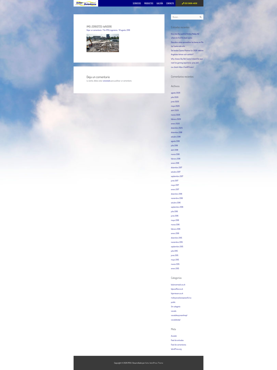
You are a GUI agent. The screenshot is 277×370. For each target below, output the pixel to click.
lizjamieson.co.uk (177, 293)
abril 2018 (174, 150)
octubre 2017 (175, 172)
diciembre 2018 (176, 132)
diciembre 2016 (176, 194)
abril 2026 (175, 110)
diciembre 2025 (177, 128)
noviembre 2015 (177, 242)
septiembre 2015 (177, 246)
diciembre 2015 (176, 238)
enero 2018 (175, 163)
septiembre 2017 (177, 176)
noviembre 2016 (177, 198)
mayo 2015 (175, 259)
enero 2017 (175, 189)
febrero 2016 (175, 229)
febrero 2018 (175, 158)
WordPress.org (176, 349)
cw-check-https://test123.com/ (182, 67)
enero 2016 (175, 233)
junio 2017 (174, 180)
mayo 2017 (175, 185)
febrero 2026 (176, 119)
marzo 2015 (175, 264)
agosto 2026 (175, 93)
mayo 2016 (175, 220)
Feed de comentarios (178, 344)
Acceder (174, 336)
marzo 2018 (175, 154)
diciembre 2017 (176, 167)
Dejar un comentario (94, 30)
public (173, 302)
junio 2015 (174, 255)
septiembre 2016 (177, 207)
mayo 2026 (175, 106)
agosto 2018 (175, 141)
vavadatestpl (175, 319)
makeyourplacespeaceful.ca (181, 297)
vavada (173, 311)
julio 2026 (174, 97)
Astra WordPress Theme (154, 363)
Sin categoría (175, 306)
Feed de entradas (177, 340)
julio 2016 (174, 211)
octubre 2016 (175, 202)
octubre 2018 (175, 136)
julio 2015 (174, 251)
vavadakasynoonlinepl (179, 315)
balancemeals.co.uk (178, 284)
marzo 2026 (175, 115)
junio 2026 (175, 101)
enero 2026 (175, 123)
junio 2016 (174, 215)
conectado (106, 80)
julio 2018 (174, 145)
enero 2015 (175, 268)
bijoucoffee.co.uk (177, 289)
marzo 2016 (175, 224)
